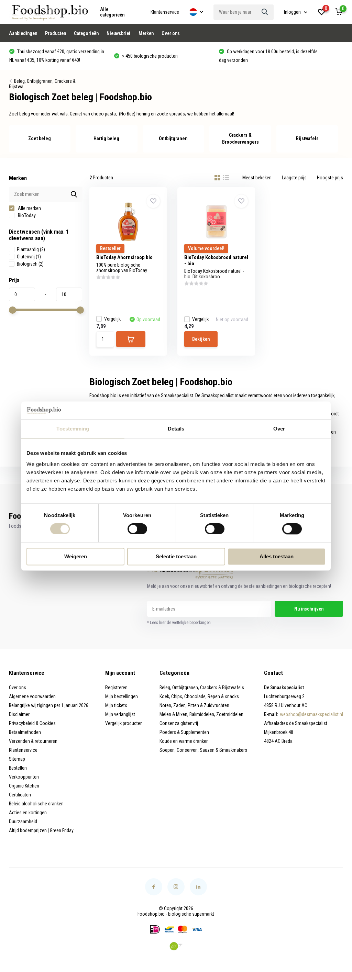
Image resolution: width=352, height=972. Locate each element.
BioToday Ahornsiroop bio (124, 257)
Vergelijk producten (124, 723)
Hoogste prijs (330, 177)
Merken (146, 33)
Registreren (116, 687)
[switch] (137, 529)
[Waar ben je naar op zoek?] (265, 12)
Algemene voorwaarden (32, 696)
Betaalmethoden (25, 732)
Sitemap (17, 759)
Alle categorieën (112, 12)
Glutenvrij (29, 256)
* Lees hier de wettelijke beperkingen (179, 622)
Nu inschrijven (308, 609)
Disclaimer (19, 714)
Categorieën (86, 33)
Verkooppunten (24, 777)
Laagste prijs (294, 177)
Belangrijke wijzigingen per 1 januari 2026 (48, 705)
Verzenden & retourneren (33, 741)
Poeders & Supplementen (184, 732)
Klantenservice (165, 12)
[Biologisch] (176, 946)
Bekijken (201, 339)
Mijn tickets (116, 705)
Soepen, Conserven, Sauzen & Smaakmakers (203, 750)
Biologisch (30, 264)
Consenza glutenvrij (179, 723)
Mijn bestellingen (121, 696)
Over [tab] (279, 429)
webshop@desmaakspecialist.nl (311, 714)
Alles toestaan (277, 556)
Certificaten (20, 794)
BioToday (26, 215)
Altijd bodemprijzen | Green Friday (41, 830)
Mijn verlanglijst (120, 714)
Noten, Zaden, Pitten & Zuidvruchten (194, 705)
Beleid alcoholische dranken (36, 803)
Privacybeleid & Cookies (32, 723)
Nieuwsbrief (119, 33)
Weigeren (75, 556)
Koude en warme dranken (184, 741)
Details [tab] (176, 429)
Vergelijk (112, 319)
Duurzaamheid (23, 821)
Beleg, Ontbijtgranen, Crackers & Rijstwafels (202, 687)
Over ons (171, 33)
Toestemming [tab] (72, 429)
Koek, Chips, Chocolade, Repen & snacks (199, 696)
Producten (55, 33)
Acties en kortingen (28, 812)
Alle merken (29, 208)
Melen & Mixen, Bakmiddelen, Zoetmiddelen (201, 714)
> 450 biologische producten (149, 56)
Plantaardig (31, 249)
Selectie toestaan (176, 556)
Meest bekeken (257, 177)
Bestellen (18, 768)
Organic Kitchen (24, 786)
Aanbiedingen (23, 33)
